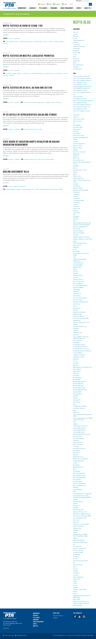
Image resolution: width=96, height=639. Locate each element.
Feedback (57, 4)
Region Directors (78, 456)
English (79, 0)
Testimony (51, 41)
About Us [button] (87, 8)
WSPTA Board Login (9, 635)
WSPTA (10, 5)
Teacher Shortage (78, 550)
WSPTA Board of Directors (81, 601)
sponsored (76, 505)
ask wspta (76, 131)
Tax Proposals (77, 546)
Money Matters (77, 394)
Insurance (76, 334)
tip (74, 562)
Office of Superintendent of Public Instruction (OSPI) (49, 189)
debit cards (76, 212)
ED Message (76, 228)
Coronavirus (76, 202)
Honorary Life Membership (81, 318)
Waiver (75, 593)
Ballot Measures (77, 148)
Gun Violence (77, 308)
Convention (76, 198)
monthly (75, 396)
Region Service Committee (80, 458)
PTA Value (76, 446)
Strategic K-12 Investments (81, 524)
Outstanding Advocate (79, 428)
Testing (40, 129)
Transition (76, 573)
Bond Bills (76, 166)
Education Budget (78, 231)
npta (74, 410)
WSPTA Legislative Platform (81, 603)
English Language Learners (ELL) (82, 239)
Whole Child (76, 599)
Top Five (75, 569)
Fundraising (76, 289)
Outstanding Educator (79, 430)
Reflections (76, 61)
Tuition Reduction (78, 577)
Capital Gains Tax (78, 178)
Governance (76, 44)
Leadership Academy (79, 344)
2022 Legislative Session (12, 41)
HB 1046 (75, 310)
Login (65, 4)
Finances (75, 42)
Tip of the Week (77, 564)
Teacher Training (78, 552)
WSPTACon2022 (77, 605)
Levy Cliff (75, 363)
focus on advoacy (78, 279)
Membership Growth (79, 387)
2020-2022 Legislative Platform (82, 80)
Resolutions (76, 465)
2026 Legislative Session (80, 108)
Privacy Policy (70, 635)
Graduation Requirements (26, 41)
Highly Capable (77, 314)
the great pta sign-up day (80, 560)
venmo (75, 583)
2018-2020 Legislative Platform (14, 73)
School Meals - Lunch (79, 475)
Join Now (42, 4)
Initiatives (76, 330)
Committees (76, 192)
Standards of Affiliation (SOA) (81, 514)
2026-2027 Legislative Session (81, 111)
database (75, 210)
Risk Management (78, 467)
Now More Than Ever (79, 408)
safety (75, 469)
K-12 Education (77, 340)
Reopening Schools (78, 461)
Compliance (76, 194)
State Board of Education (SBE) (46, 159)
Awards (75, 34)
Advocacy (32, 8)
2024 (74, 94)
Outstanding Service (79, 432)
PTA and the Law (78, 442)
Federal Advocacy (78, 263)
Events (78, 8)
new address (76, 402)
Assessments (26, 73)
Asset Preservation (78, 135)
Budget (75, 172)
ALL (74, 123)
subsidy (75, 532)
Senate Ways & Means (79, 483)
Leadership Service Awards (81, 348)
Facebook (75, 617)
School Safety (59, 73)
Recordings (76, 450)
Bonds (75, 168)
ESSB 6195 (76, 247)
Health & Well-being (79, 46)
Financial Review (78, 275)
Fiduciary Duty (77, 267)
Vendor (75, 581)
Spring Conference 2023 (80, 512)
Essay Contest (77, 245)
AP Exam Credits (78, 127)
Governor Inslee (77, 300)
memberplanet (77, 377)
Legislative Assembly (79, 355)
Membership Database (79, 381)
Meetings (76, 375)
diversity (75, 219)
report (75, 463)
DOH (74, 221)
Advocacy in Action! (78, 119)
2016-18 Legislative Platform (81, 76)
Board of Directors (78, 160)
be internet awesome (79, 152)
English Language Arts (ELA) (13, 189)
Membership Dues (78, 385)
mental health (77, 392)
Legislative (17, 38)
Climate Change (77, 188)
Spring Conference (78, 509)
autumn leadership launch (80, 137)
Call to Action (77, 176)
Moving (75, 398)
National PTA (77, 400)
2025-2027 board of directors (81, 106)
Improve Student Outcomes (81, 322)
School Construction (79, 473)
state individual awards (79, 518)
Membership (22, 8)
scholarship (76, 471)
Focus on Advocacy (78, 281)
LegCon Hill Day (77, 353)
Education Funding (78, 233)
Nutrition (76, 412)
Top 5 (74, 567)
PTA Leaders (43, 8)
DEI (74, 214)
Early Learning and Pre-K (80, 226)
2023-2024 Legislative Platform (82, 92)
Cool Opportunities (78, 200)
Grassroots (76, 304)
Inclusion (75, 324)
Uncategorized (77, 69)
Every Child (76, 251)
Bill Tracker (76, 158)
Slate (74, 491)
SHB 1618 (75, 487)
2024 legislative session (80, 98)
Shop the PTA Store (58, 615)
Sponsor (75, 503)
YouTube (79, 617)
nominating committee (79, 406)
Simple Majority (77, 489)
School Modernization (79, 477)
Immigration (76, 320)
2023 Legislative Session (80, 90)
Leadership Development (80, 346)
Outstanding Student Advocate (82, 434)
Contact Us (6, 628)
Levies (75, 361)
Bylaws (75, 174)
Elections (75, 235)
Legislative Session (38, 41)
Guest (74, 306)
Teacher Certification (79, 548)
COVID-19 (76, 206)
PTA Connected (77, 444)
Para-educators (77, 436)
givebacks (76, 291)
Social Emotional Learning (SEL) (82, 493)
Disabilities (76, 217)
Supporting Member (79, 540)
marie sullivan (77, 369)
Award (75, 139)
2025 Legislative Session (80, 102)
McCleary (76, 373)
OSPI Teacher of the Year (80, 426)
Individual (76, 328)
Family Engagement (66, 8)
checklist (75, 184)
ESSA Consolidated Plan (80, 243)
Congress (76, 196)
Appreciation (77, 129)
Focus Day (76, 277)
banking (75, 150)
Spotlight (75, 507)
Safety (75, 63)
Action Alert (76, 115)
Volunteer (76, 587)
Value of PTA (76, 579)
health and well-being (79, 312)
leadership (76, 342)
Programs (53, 8)
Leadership (76, 48)
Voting (75, 591)
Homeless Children (78, 316)
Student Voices (77, 528)
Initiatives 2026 (77, 332)
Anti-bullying (76, 125)
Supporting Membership (80, 542)
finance (75, 269)
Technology (76, 554)
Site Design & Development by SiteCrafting (84, 635)
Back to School (77, 145)
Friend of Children (78, 287)
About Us (35, 626)
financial (75, 273)
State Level (76, 520)
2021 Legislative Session (80, 82)
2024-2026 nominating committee (83, 100)
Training (75, 67)
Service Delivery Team (79, 485)
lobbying (75, 365)
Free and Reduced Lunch (80, 285)
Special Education (78, 65)
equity (75, 241)
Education (11, 129)
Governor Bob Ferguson (80, 298)
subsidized (76, 530)
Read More (6, 35)
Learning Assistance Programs (82, 350)
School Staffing (77, 481)
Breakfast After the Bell (79, 170)
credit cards (76, 208)
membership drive (78, 383)
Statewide (76, 522)
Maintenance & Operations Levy (82, 367)
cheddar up (76, 186)
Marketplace (76, 371)
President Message (78, 438)
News (45, 41)
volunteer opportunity (79, 589)
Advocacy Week (77, 121)
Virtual (75, 585)
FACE (74, 257)
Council (75, 204)
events (75, 249)
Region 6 (75, 454)
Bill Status (76, 156)
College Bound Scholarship (80, 190)
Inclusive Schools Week (79, 326)
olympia (75, 424)
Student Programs (78, 526)
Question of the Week (79, 448)
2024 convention (78, 96)
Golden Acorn (77, 293)
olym (74, 422)
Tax (74, 544)
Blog (50, 4)
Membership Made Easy (80, 389)
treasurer (76, 575)
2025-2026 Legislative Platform (82, 104)
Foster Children (77, 283)
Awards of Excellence (79, 143)
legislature (76, 359)
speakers (75, 499)
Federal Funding (78, 265)
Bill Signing (76, 154)
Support (75, 538)
